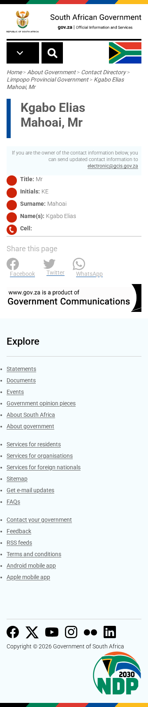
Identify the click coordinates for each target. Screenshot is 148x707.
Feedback (19, 531)
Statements (21, 369)
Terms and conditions (34, 554)
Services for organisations (40, 455)
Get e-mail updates (30, 490)
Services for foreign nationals (44, 467)
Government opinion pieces (41, 403)
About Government (51, 72)
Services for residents (34, 444)
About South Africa (31, 414)
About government (30, 426)
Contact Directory (103, 72)
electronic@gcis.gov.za (113, 166)
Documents (21, 380)
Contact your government (39, 519)
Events (15, 392)
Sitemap (17, 478)
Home (14, 72)
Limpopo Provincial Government (47, 79)
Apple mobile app (28, 577)
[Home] (23, 21)
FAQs (13, 501)
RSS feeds (19, 542)
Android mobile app (31, 565)
